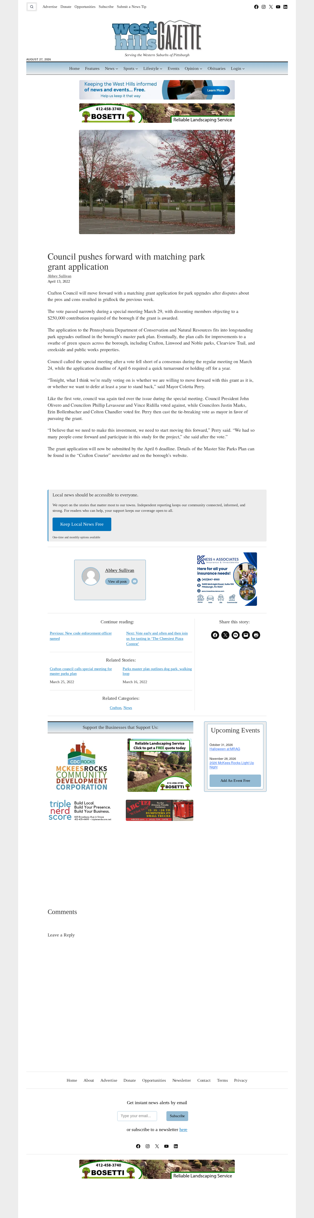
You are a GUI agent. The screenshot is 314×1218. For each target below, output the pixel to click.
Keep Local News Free (82, 524)
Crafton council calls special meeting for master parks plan (81, 671)
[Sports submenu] (136, 68)
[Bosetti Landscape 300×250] (160, 790)
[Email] (134, 581)
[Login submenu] (243, 68)
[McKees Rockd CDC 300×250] (81, 790)
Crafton (115, 708)
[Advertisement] (157, 859)
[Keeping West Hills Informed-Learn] (157, 98)
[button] (31, 6)
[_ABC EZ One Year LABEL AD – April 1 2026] (159, 819)
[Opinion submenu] (201, 68)
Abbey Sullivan (60, 276)
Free (235, 780)
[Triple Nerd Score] (81, 820)
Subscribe (177, 1116)
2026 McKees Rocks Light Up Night (232, 764)
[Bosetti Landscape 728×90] (157, 121)
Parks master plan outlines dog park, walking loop (157, 671)
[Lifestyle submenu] (161, 68)
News (127, 708)
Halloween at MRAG (225, 748)
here (183, 1129)
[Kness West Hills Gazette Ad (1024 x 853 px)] (225, 604)
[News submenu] (117, 68)
